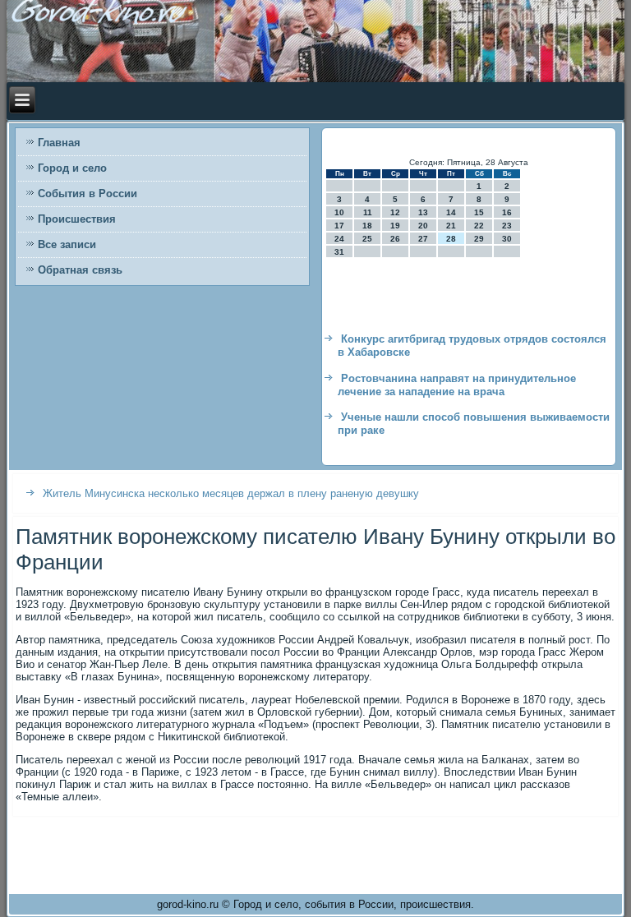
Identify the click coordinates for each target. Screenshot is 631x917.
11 (367, 212)
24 (339, 238)
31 (339, 251)
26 (395, 238)
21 (451, 225)
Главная (59, 142)
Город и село (72, 168)
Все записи (67, 244)
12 (395, 212)
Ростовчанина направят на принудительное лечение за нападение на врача (457, 385)
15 (479, 212)
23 (507, 225)
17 (339, 225)
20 (423, 225)
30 (507, 238)
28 (451, 238)
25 (367, 238)
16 (507, 212)
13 (423, 212)
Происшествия (77, 219)
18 (367, 225)
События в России (87, 193)
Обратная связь (80, 270)
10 (339, 212)
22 (479, 225)
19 (395, 225)
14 (451, 212)
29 (479, 238)
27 (423, 238)
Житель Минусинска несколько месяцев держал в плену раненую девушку (231, 493)
